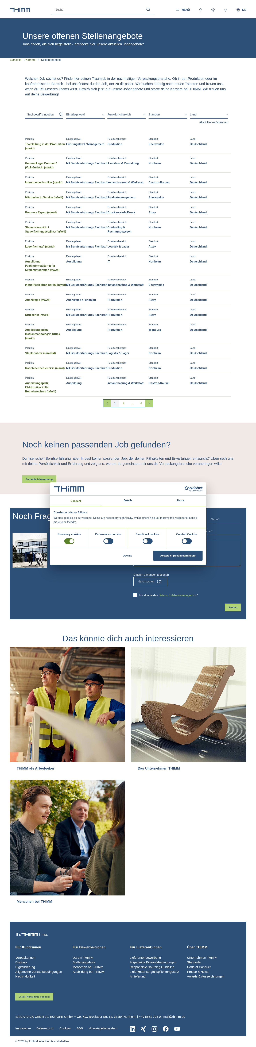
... (132, 403)
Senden (232, 607)
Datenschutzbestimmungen (175, 595)
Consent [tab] (76, 500)
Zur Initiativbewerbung (39, 479)
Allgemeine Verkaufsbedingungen (38, 971)
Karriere (31, 59)
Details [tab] (128, 500)
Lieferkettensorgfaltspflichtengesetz (154, 971)
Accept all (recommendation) (178, 555)
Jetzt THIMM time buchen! (34, 996)
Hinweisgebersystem (102, 1028)
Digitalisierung (25, 967)
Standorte (194, 962)
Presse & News (197, 971)
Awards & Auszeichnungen (205, 976)
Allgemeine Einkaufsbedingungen (153, 962)
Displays (21, 962)
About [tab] (180, 500)
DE (244, 9)
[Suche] (148, 9)
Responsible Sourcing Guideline (152, 967)
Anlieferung (138, 976)
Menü (186, 9)
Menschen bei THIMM (88, 967)
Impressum (23, 1028)
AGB (79, 1028)
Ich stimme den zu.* (168, 595)
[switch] (108, 541)
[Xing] (143, 1029)
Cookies (65, 1028)
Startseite (15, 59)
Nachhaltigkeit (25, 976)
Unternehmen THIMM (202, 957)
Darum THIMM (83, 957)
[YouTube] (177, 1029)
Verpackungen (25, 957)
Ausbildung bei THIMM (88, 971)
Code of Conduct (199, 967)
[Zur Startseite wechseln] (20, 10)
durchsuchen (146, 581)
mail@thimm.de (174, 1016)
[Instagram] (154, 1029)
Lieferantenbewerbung (145, 957)
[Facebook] (166, 1029)
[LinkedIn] (132, 1029)
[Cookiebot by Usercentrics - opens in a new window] (187, 489)
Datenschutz (45, 1028)
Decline (127, 555)
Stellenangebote (84, 962)
